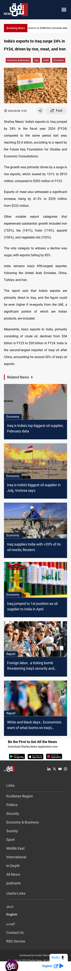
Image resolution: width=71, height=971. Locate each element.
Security (12, 813)
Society (12, 831)
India (46, 60)
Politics (12, 805)
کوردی (10, 924)
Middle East (15, 848)
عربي (10, 906)
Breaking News (16, 28)
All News (13, 874)
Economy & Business (18, 60)
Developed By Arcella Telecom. (36, 955)
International (16, 857)
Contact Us (15, 932)
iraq (36, 60)
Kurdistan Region (19, 796)
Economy (59, 60)
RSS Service (15, 941)
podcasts (13, 883)
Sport (10, 840)
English (11, 915)
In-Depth (13, 866)
